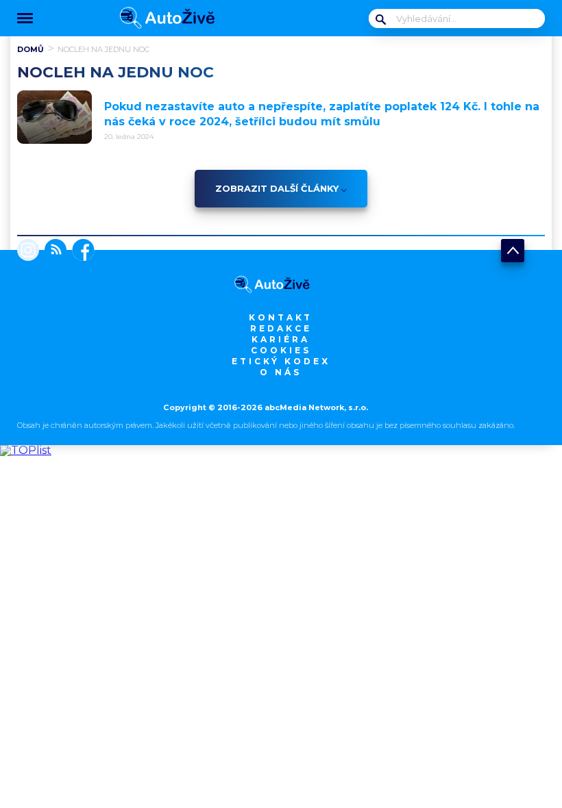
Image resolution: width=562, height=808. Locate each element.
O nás (281, 372)
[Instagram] (28, 251)
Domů (30, 49)
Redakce (281, 328)
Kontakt (281, 317)
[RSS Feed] (52, 251)
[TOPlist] (25, 450)
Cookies (281, 350)
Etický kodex (281, 361)
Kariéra (281, 339)
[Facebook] (80, 251)
